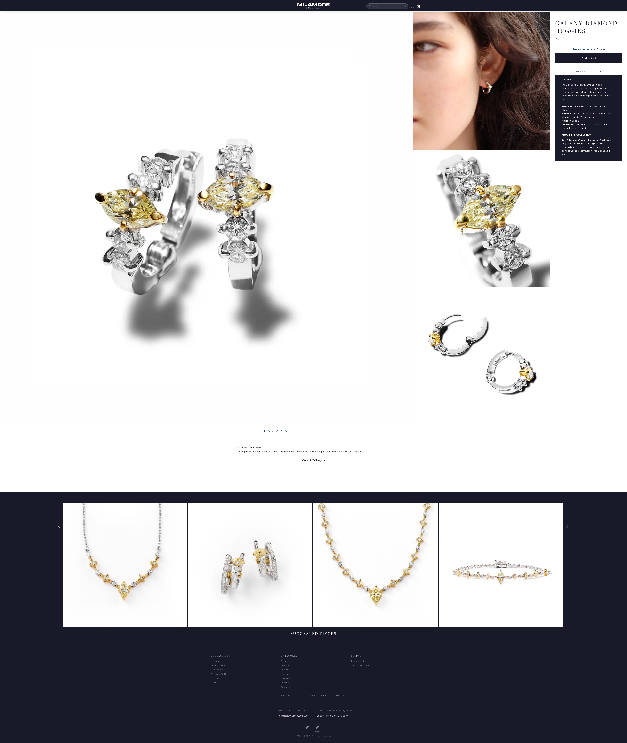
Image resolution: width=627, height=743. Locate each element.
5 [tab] (281, 431)
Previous (60, 526)
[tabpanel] (206, 218)
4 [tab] (277, 431)
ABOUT (325, 695)
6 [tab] (286, 431)
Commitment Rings (361, 665)
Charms (285, 683)
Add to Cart (588, 58)
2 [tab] (269, 431)
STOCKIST (340, 695)
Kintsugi (215, 661)
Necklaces (286, 674)
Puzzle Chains (218, 665)
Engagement (357, 661)
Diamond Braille (219, 674)
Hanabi (214, 683)
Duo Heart (216, 678)
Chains (284, 670)
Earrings (285, 665)
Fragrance (286, 687)
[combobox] (387, 6)
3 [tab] (273, 431)
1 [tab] (264, 431)
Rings (284, 661)
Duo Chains (217, 670)
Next (566, 526)
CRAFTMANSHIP (306, 695)
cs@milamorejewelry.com (294, 715)
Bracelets (285, 678)
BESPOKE (286, 695)
